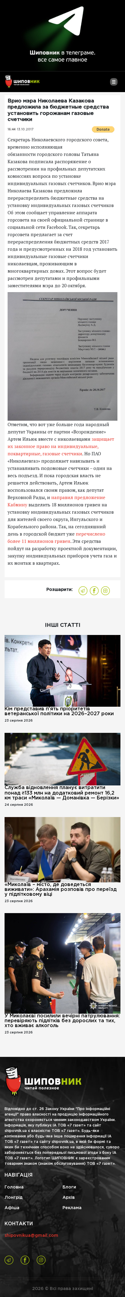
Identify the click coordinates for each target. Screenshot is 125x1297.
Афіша (12, 1208)
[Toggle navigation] (113, 84)
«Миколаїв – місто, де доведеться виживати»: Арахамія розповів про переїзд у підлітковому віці (61, 889)
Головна (14, 1187)
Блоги (69, 1187)
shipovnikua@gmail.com (31, 1235)
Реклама (72, 1208)
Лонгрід (13, 1197)
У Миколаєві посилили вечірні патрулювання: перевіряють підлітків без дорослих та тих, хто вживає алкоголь (62, 1021)
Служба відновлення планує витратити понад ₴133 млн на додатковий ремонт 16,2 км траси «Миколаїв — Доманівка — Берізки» (62, 792)
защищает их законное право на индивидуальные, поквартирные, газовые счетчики (61, 446)
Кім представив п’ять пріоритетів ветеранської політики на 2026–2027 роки (59, 711)
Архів (68, 1197)
